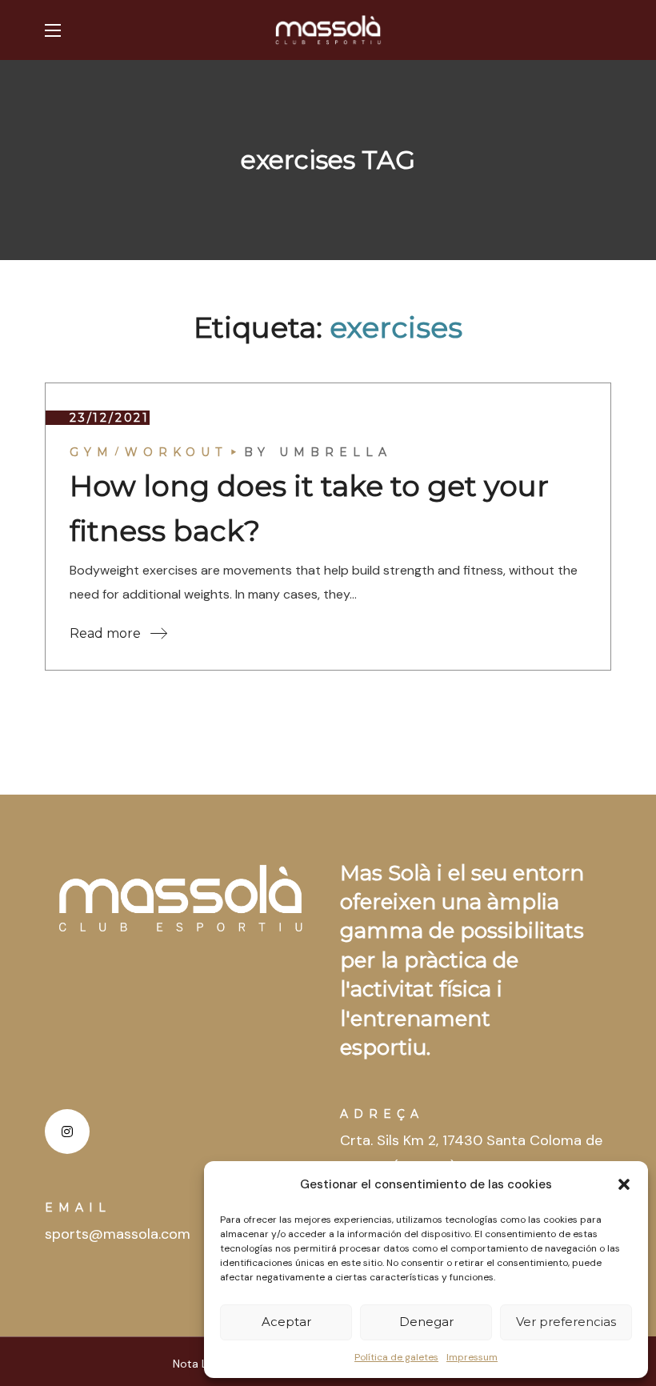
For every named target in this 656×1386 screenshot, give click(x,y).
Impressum (472, 1357)
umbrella (335, 452)
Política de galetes (396, 1357)
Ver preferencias (566, 1321)
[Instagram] (67, 1131)
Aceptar (286, 1321)
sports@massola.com (117, 1234)
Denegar (426, 1321)
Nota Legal (201, 1363)
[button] (624, 1184)
